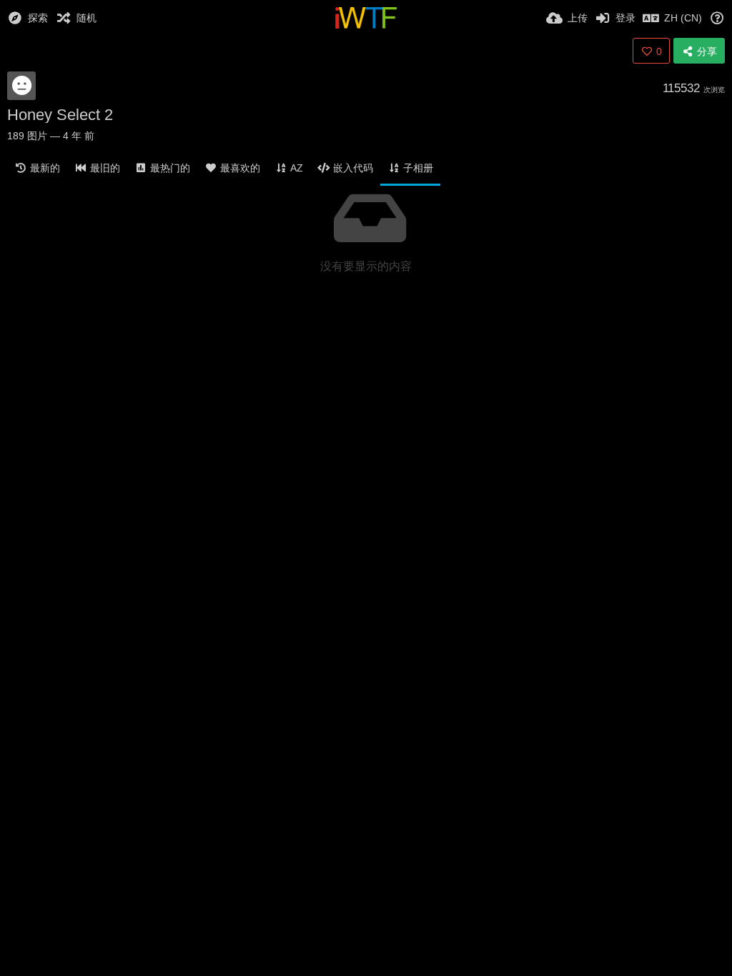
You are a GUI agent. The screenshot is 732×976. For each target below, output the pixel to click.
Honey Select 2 (60, 115)
